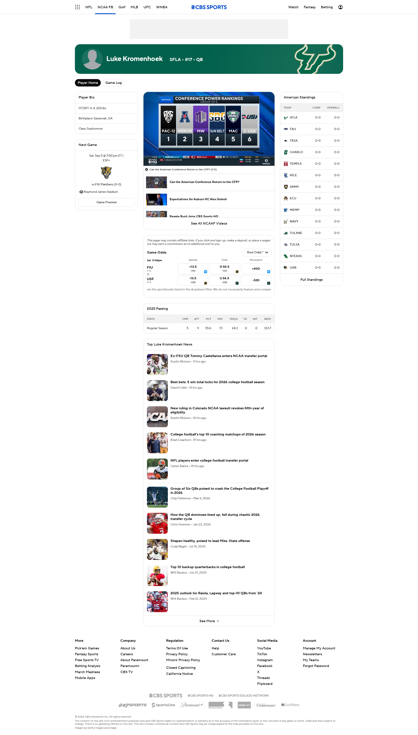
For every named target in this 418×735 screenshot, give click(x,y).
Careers (126, 654)
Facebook (264, 666)
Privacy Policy (177, 654)
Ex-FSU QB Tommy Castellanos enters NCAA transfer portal (218, 356)
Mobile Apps (85, 678)
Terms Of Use (177, 648)
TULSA (295, 245)
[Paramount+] (191, 704)
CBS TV (126, 672)
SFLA (293, 118)
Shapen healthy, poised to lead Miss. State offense (210, 541)
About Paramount (134, 660)
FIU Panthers (104, 184)
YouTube (264, 648)
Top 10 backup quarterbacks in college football (207, 567)
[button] (77, 7)
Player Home (88, 83)
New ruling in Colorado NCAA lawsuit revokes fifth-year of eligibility (217, 410)
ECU (293, 198)
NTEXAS (296, 256)
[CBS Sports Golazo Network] (244, 695)
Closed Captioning (181, 668)
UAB (293, 268)
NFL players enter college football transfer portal (209, 460)
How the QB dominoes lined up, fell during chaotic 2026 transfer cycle (215, 517)
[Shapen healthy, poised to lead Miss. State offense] (157, 549)
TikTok (262, 654)
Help (215, 648)
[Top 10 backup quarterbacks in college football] (157, 575)
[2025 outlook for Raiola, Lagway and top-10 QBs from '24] (157, 601)
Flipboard (265, 684)
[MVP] (244, 703)
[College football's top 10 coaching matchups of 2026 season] (157, 442)
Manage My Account (319, 648)
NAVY (294, 222)
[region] (209, 129)
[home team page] (106, 173)
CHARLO (296, 152)
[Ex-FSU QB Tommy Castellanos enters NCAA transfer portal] (157, 364)
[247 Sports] (132, 704)
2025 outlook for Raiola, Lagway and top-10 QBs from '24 (216, 593)
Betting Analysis (87, 666)
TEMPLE (296, 164)
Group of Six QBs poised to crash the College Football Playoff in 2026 (219, 490)
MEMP (294, 210)
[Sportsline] (163, 704)
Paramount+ (130, 666)
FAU (293, 129)
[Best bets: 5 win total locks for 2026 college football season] (157, 390)
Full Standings (311, 280)
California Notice (179, 674)
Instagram (265, 660)
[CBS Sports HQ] (200, 695)
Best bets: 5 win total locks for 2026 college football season (217, 382)
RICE (293, 175)
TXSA (294, 141)
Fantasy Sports (86, 654)
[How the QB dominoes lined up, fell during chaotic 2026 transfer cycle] (157, 523)
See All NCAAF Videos (209, 223)
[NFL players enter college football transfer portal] (157, 469)
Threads (263, 678)
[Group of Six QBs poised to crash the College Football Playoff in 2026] (157, 497)
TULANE (296, 233)
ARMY (294, 187)
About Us (127, 648)
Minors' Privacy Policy (183, 660)
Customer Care (224, 654)
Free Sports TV (87, 660)
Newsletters (312, 654)
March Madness (87, 672)
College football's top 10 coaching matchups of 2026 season (218, 434)
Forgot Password (316, 666)
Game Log (113, 83)
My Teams (311, 660)
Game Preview (106, 202)
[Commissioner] (221, 703)
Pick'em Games (87, 648)
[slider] (209, 153)
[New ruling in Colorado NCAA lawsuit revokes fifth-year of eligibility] (157, 416)
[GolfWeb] (290, 705)
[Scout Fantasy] (266, 705)
